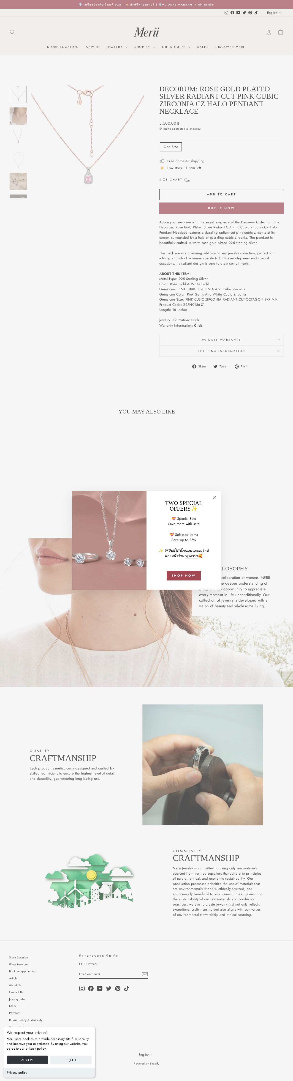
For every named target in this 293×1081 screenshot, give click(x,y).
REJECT (71, 1060)
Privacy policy (17, 1072)
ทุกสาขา (191, 555)
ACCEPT (27, 1060)
